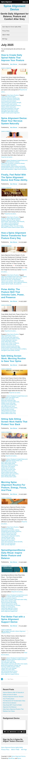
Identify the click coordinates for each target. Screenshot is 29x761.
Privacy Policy (5, 31)
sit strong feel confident (19, 349)
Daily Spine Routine (12, 95)
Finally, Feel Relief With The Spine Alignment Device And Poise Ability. (14, 177)
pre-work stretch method (8, 538)
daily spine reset (17, 278)
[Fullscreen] (24, 732)
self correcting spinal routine (9, 671)
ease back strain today (20, 599)
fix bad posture (16, 279)
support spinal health (7, 283)
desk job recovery (6, 279)
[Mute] (21, 732)
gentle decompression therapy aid (11, 665)
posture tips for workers (7, 468)
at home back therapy (7, 528)
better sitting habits (6, 278)
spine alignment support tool (9, 611)
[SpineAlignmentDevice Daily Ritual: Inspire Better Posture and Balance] (14, 569)
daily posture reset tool (7, 663)
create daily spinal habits (8, 96)
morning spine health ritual (8, 404)
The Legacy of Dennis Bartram (10, 223)
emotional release (19, 163)
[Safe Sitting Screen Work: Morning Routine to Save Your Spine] (14, 372)
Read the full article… (7, 157)
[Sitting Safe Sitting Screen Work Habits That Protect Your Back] (14, 436)
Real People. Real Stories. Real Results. (12, 221)
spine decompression (7, 169)
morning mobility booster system (10, 666)
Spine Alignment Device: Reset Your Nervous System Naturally (14, 121)
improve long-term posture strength (11, 102)
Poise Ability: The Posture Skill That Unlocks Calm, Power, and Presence (12, 293)
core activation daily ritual (8, 662)
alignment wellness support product (16, 659)
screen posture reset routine (9, 407)
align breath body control (8, 335)
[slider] (13, 731)
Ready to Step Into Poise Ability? (10, 220)
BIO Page (4, 39)
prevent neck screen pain (8, 469)
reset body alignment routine (9, 608)
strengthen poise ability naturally (10, 350)
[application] (14, 726)
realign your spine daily (8, 669)
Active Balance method (12, 162)
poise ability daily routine (8, 341)
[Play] (5, 732)
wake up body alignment (8, 544)
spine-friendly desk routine (8, 476)
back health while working (8, 462)
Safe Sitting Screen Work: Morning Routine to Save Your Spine (13, 358)
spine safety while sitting (8, 475)
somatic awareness (20, 167)
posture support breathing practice (11, 105)
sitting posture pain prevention (9, 473)
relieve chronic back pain (8, 107)
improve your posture (7, 281)
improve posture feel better (8, 602)
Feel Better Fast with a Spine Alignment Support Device (13, 619)
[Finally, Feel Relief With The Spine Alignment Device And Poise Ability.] (14, 192)
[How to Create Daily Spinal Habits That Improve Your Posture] (14, 72)
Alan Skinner (13, 64)
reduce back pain (19, 281)
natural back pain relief (7, 537)
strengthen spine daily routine (9, 111)
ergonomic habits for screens (9, 465)
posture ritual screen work (8, 344)
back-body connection (7, 163)
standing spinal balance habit (9, 109)
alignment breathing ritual (8, 276)
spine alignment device (20, 282)
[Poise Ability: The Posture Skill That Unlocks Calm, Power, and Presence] (14, 309)
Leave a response (6, 68)
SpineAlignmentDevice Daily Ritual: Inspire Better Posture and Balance (13, 554)
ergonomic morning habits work (10, 401)
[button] (14, 726)
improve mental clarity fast (8, 534)
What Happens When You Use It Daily (12, 226)
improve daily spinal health (9, 533)
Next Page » (11, 679)
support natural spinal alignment (10, 112)
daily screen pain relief (7, 398)
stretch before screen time (8, 413)
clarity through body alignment (9, 337)
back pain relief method (8, 661)
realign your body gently (8, 606)
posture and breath (19, 166)
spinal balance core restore (9, 672)
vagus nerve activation (20, 169)
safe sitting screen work (8, 406)
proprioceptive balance (7, 167)
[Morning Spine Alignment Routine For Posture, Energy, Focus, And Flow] (14, 502)
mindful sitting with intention (9, 340)
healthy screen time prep (8, 403)
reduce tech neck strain (7, 540)
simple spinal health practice (9, 609)
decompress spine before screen (10, 338)
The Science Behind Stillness (9, 224)
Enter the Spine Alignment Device (11, 218)
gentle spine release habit (8, 601)
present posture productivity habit (10, 347)
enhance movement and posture (10, 99)
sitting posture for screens (8, 410)
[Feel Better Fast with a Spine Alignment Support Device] (14, 632)
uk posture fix (17, 283)
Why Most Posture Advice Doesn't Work (12, 227)
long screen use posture (8, 466)
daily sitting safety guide (8, 463)
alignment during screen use (14, 460)
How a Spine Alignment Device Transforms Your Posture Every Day (13, 235)
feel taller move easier (21, 663)
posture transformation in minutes (10, 605)
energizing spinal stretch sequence (11, 531)
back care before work (12, 397)
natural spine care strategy (8, 668)
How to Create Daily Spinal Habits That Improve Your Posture (12, 57)
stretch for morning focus (8, 543)
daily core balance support (8, 598)
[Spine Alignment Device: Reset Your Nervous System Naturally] (14, 135)
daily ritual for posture (7, 599)
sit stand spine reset (7, 349)
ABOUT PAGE (6, 35)
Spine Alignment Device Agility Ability (11, 26)
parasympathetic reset (7, 166)
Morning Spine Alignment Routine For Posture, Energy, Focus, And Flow (14, 486)
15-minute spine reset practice (14, 596)
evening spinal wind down (8, 101)
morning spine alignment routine (10, 535)
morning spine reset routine (9, 104)
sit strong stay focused (7, 409)
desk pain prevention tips (8, 400)
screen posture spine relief (8, 472)
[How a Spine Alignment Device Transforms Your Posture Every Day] (14, 250)
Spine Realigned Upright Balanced (17, 160)
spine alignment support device (10, 674)
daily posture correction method (10, 530)
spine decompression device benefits (11, 541)
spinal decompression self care (10, 108)
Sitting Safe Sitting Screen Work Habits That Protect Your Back (14, 421)
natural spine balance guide (9, 603)
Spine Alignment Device (14, 7)
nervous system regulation (8, 164)
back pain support (21, 276)
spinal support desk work (8, 412)
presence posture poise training (10, 346)
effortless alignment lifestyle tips (10, 98)
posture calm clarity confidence (10, 343)
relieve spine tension (7, 282)
